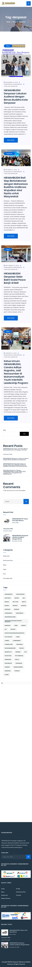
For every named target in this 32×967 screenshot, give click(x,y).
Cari (4, 430)
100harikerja (8, 594)
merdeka (18, 652)
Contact (18, 895)
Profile (18, 889)
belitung (15, 601)
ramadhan (7, 670)
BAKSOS (17, 598)
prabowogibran (18, 667)
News (4, 565)
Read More (10, 140)
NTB (25, 652)
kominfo (13, 629)
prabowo (7, 667)
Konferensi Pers (8, 560)
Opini (4, 569)
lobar (17, 636)
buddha (7, 605)
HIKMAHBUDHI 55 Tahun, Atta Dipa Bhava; (20, 519)
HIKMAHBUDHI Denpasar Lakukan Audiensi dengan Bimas (20, 537)
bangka (7, 601)
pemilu (17, 659)
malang (21, 648)
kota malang (8, 636)
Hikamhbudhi (8, 613)
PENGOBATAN (8, 663)
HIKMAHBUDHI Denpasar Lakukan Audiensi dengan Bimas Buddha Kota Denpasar (16, 97)
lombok (7, 640)
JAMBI (15, 625)
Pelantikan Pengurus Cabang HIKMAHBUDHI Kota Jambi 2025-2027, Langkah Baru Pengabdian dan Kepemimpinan (14, 472)
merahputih (8, 652)
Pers (4, 574)
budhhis (23, 605)
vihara (7, 674)
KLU (6, 629)
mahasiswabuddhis (10, 648)
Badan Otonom (5, 898)
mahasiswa (19, 644)
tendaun (16, 670)
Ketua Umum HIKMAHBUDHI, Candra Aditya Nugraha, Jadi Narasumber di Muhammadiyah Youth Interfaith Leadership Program (16, 372)
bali (24, 598)
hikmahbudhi (19, 613)
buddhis (15, 605)
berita (24, 601)
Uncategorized (7, 578)
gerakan (16, 609)
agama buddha (20, 594)
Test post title (7, 454)
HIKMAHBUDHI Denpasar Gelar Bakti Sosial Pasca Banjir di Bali (15, 278)
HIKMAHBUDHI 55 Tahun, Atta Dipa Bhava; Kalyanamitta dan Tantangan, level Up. (15, 449)
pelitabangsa (19, 655)
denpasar (7, 609)
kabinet (23, 625)
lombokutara (9, 644)
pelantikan (8, 655)
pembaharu (8, 659)
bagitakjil (8, 598)
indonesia (7, 625)
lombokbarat (17, 640)
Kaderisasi (6, 556)
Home (3, 889)
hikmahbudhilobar (10, 617)
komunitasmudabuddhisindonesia (14, 633)
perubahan (19, 663)
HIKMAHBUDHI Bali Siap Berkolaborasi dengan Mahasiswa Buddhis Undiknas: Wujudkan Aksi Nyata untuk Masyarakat (16, 187)
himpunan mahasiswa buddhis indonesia (13, 621)
